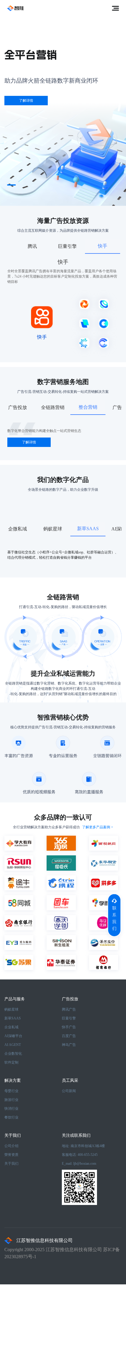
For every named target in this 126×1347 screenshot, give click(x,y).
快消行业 (11, 1108)
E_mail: (79, 1163)
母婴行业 (11, 1091)
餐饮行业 (11, 1117)
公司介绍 (11, 1146)
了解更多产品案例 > (97, 827)
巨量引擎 (69, 1018)
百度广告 (69, 1036)
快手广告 (69, 1027)
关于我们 (11, 1163)
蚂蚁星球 (11, 1009)
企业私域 (11, 1027)
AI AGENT (12, 1045)
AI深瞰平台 (13, 1036)
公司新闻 (69, 1091)
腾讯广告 (69, 1009)
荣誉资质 (11, 1155)
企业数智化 (13, 1053)
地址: (83, 1146)
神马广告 (69, 1045)
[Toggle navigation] (115, 8)
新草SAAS (12, 1018)
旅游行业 (11, 1100)
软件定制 (11, 1062)
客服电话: (80, 1155)
